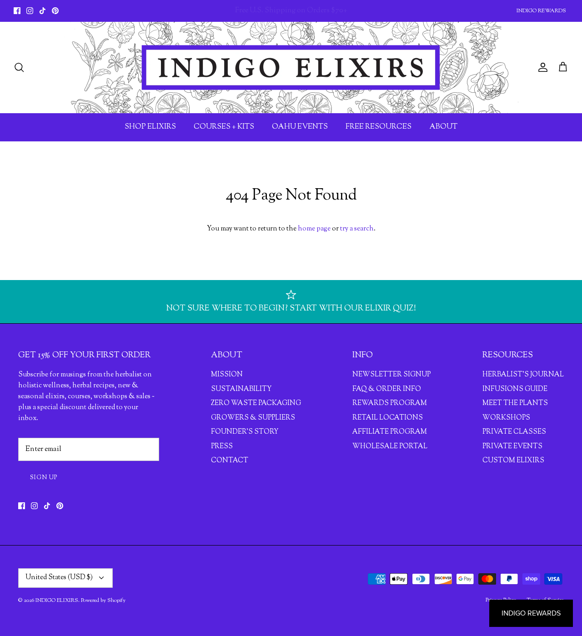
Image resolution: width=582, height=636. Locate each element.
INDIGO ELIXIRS (56, 600)
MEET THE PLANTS (515, 403)
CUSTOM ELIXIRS (513, 461)
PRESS (222, 446)
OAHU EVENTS (300, 127)
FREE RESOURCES (378, 127)
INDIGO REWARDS (541, 11)
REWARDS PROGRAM (389, 403)
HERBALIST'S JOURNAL (523, 375)
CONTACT (229, 461)
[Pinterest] (55, 10)
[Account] (541, 67)
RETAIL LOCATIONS (387, 418)
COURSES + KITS (224, 127)
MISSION (227, 375)
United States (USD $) (59, 577)
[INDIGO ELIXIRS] (291, 67)
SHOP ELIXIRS (150, 127)
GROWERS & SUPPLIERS (253, 418)
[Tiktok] (42, 10)
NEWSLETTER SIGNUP (391, 375)
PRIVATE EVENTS (512, 446)
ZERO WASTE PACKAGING (256, 403)
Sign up (44, 478)
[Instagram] (29, 10)
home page (314, 229)
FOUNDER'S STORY (244, 432)
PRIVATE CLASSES (514, 432)
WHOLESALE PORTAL (389, 446)
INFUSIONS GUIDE (514, 389)
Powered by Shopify (103, 600)
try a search (357, 229)
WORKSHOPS (506, 418)
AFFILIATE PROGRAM (389, 432)
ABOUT (443, 127)
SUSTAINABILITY (241, 389)
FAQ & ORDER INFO (386, 389)
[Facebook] (17, 10)
